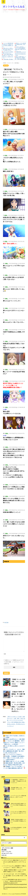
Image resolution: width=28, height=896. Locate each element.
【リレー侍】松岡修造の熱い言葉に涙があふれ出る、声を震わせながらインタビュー (16, 724)
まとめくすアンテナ (7, 853)
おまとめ (4, 855)
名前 (5, 653)
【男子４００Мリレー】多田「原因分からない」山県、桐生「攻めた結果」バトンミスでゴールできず (16, 718)
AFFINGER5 (23, 893)
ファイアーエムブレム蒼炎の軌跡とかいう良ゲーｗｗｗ (18, 796)
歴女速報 (4, 850)
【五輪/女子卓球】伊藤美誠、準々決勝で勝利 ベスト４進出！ (18, 694)
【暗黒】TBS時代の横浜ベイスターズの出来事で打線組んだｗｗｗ (18, 821)
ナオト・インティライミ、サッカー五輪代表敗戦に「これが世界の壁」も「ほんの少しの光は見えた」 (18, 706)
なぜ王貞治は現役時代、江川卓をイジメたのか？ (18, 828)
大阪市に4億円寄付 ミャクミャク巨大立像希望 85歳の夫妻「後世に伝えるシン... (20, 48)
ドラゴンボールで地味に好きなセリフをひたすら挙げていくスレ (18, 813)
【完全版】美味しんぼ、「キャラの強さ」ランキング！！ (18, 788)
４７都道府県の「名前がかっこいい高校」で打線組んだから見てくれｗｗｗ (18, 781)
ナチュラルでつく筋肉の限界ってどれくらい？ (7, 52)
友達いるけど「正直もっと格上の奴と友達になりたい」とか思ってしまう (7, 49)
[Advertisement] (14, 27)
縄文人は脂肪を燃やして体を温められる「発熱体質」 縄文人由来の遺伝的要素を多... (20, 58)
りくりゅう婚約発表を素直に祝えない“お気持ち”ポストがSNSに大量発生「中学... (7, 45)
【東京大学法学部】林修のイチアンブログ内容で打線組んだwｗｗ (18, 805)
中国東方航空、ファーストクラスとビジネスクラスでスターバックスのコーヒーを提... (20, 53)
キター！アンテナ (6, 851)
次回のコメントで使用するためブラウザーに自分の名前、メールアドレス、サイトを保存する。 (14, 661)
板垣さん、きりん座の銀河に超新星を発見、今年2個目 (20, 44)
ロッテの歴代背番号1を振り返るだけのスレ (15, 879)
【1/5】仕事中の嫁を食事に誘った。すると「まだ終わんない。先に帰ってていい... (7, 56)
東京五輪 (6, 622)
